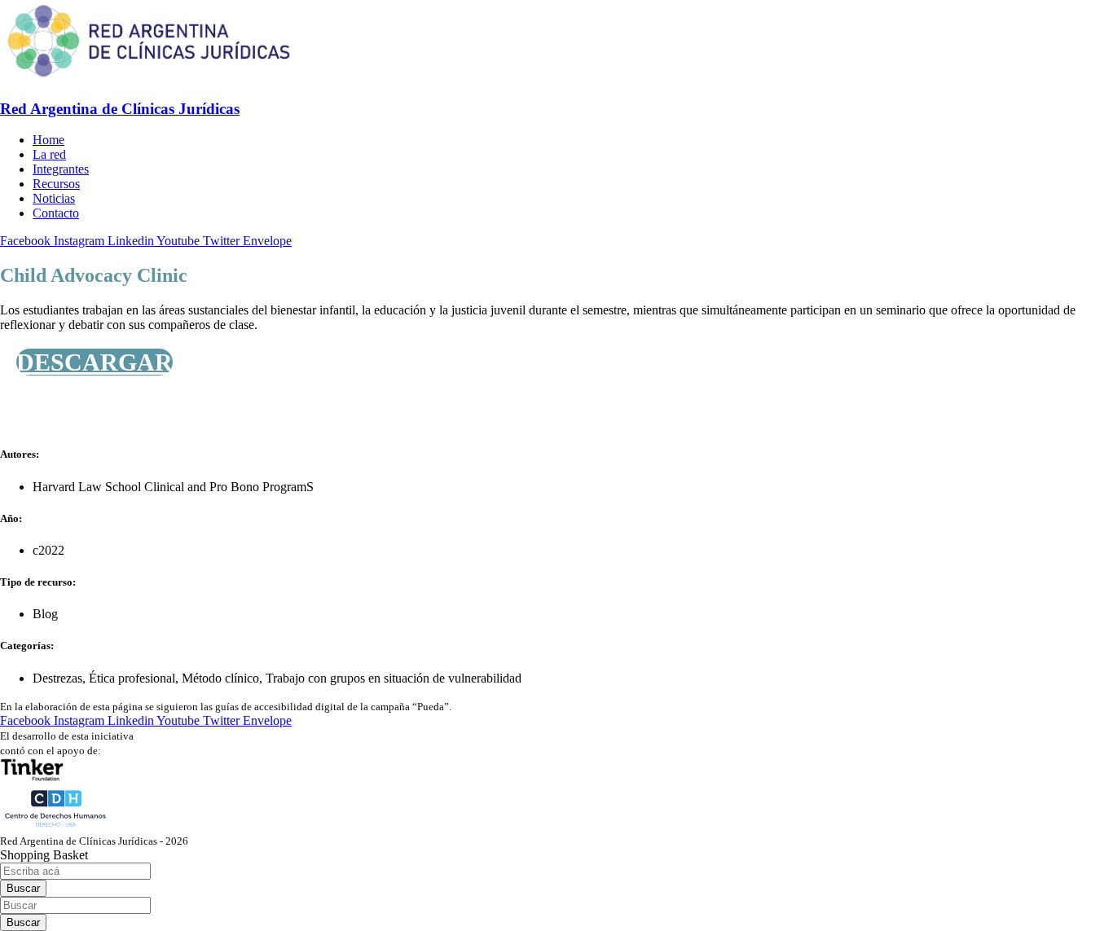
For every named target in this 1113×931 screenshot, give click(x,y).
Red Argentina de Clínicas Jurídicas (120, 108)
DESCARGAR (94, 362)
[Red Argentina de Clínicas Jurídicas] (148, 77)
